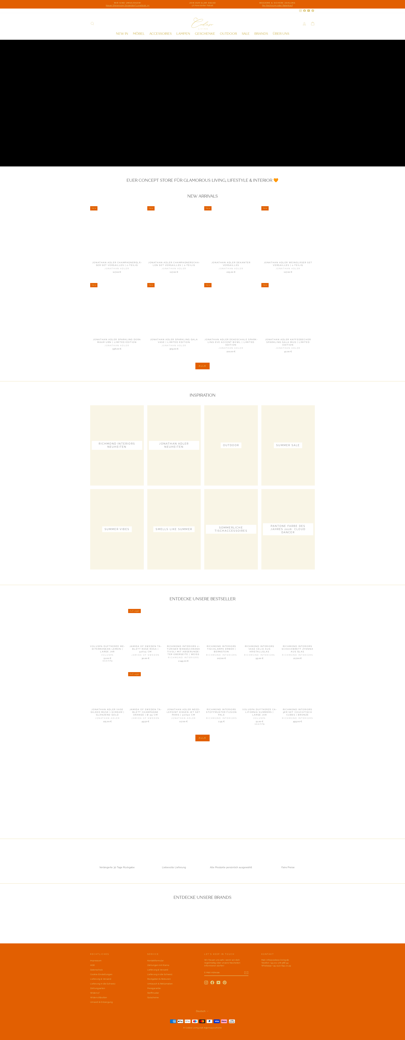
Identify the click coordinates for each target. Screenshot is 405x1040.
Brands (261, 34)
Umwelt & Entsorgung (101, 1002)
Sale (246, 34)
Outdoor (228, 34)
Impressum (95, 960)
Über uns (281, 34)
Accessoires (160, 34)
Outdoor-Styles (107, 156)
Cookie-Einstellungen (101, 974)
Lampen (183, 34)
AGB (92, 965)
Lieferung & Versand (100, 979)
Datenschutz (96, 970)
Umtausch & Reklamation (160, 984)
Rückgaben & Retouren (159, 979)
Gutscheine (153, 997)
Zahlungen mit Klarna (158, 965)
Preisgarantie (154, 988)
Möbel (139, 34)
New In (122, 34)
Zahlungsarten (97, 988)
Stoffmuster (153, 993)
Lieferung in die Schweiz (102, 984)
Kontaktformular (155, 960)
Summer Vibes (142, 156)
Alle (202, 366)
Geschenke (205, 34)
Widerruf (94, 993)
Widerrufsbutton (98, 997)
